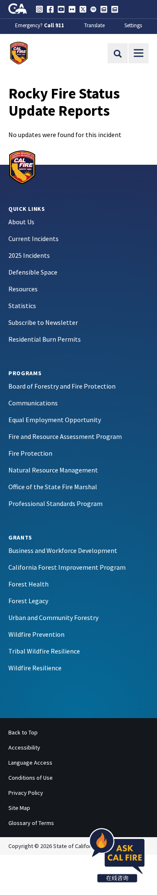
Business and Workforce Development (62, 550)
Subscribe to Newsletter (43, 322)
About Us (21, 222)
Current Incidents (33, 238)
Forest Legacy (28, 601)
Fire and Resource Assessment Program (65, 436)
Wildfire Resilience (35, 668)
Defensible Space (32, 272)
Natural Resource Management (53, 470)
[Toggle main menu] (139, 53)
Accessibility (24, 747)
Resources (23, 289)
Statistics (22, 305)
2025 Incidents (29, 255)
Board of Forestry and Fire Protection (62, 386)
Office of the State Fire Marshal (52, 487)
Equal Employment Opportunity (54, 419)
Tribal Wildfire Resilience (44, 651)
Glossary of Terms (31, 823)
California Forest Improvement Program (67, 567)
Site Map (19, 808)
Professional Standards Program (55, 503)
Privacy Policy (25, 792)
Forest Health (28, 584)
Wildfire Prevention (36, 634)
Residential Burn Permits (44, 339)
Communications (33, 403)
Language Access (30, 762)
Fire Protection (30, 453)
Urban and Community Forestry (53, 617)
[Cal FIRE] (22, 166)
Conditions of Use (30, 777)
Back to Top (23, 732)
